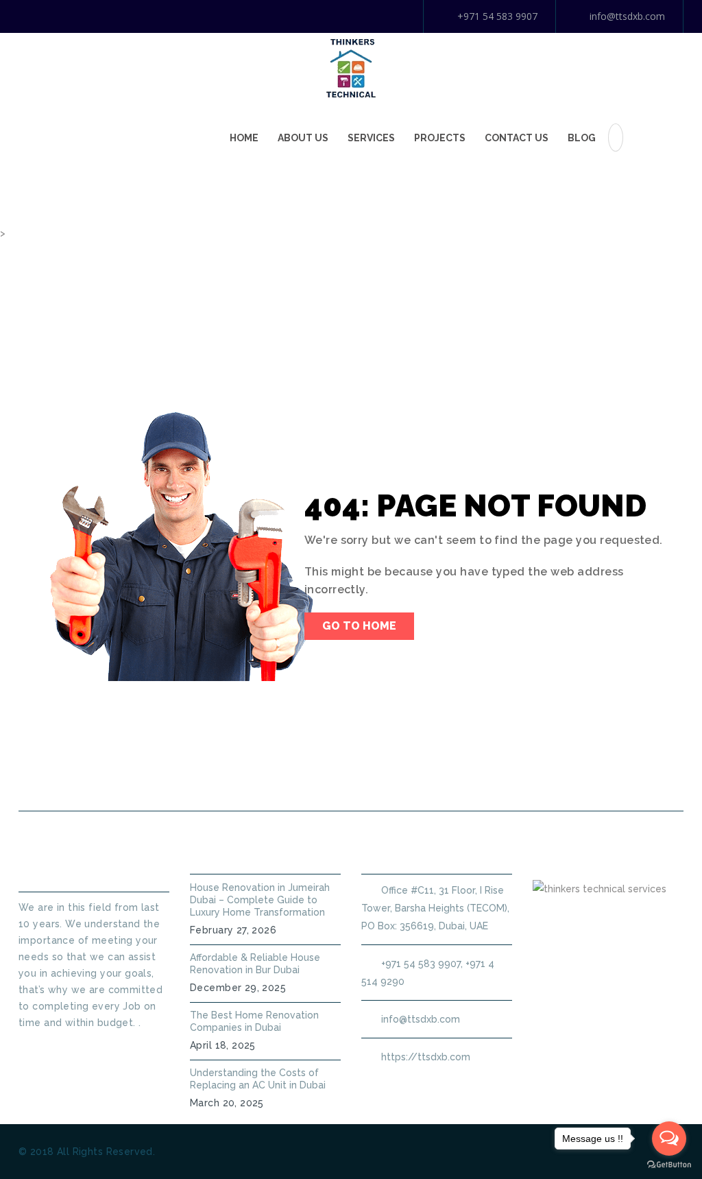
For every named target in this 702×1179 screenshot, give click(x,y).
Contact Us (516, 137)
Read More (45, 1047)
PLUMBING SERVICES (281, 778)
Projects (439, 137)
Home (244, 137)
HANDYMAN (396, 778)
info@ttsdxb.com (627, 16)
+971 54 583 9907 (497, 16)
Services (371, 137)
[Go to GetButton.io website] (669, 1164)
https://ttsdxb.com (425, 1056)
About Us (303, 137)
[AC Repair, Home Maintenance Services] (351, 67)
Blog (582, 137)
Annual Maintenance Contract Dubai (560, 778)
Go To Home (359, 625)
